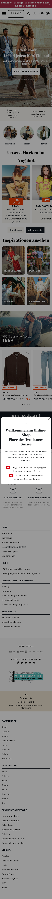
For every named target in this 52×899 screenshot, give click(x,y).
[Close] (49, 419)
